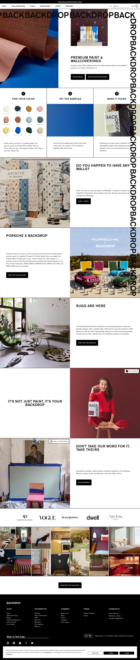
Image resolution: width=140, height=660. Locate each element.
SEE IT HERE (83, 201)
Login (86, 615)
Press (63, 618)
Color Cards (11, 622)
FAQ (36, 618)
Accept (127, 653)
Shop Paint (78, 77)
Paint (9, 613)
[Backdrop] (125, 40)
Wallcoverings (12, 615)
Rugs (9, 618)
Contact (64, 620)
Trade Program (89, 613)
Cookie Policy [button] (48, 652)
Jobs (62, 615)
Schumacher (113, 613)
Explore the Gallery (70, 585)
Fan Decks (11, 624)
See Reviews (83, 482)
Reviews (37, 622)
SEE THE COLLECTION (17, 275)
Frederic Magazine (116, 618)
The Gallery (38, 624)
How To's (37, 620)
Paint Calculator (40, 615)
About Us (64, 613)
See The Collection (87, 343)
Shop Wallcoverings (97, 77)
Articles (37, 613)
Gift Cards (65, 622)
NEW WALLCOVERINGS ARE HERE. (70, 2)
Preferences (95, 653)
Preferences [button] (9, 654)
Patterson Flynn (115, 616)
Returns (37, 626)
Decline (111, 653)
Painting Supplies (13, 620)
